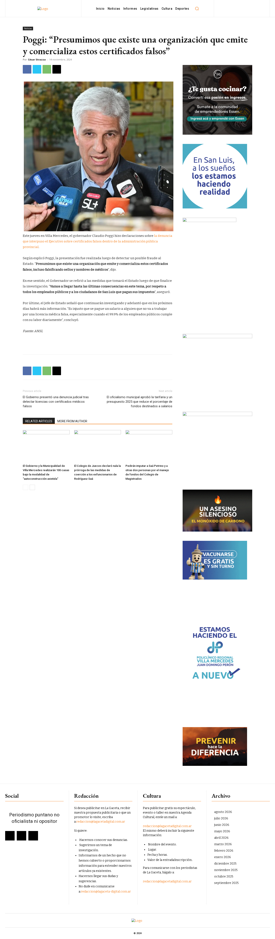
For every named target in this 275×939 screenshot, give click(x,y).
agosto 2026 (223, 812)
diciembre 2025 (225, 863)
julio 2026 (221, 818)
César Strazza (37, 59)
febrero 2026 (223, 851)
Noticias (28, 28)
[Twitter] (37, 69)
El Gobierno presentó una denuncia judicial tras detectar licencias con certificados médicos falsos (56, 401)
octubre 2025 (223, 876)
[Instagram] (242, 8)
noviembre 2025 (226, 870)
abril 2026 (221, 838)
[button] (197, 9)
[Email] (56, 69)
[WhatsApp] (47, 69)
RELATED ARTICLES (38, 421)
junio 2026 (221, 825)
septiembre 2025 (226, 883)
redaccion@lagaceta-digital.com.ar (106, 891)
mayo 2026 (222, 831)
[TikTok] (251, 8)
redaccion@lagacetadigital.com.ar (100, 821)
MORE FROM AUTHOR (72, 421)
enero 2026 (222, 857)
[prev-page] (25, 487)
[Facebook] (232, 8)
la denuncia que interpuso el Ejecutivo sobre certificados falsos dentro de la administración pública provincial (97, 241)
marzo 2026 (223, 844)
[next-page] (32, 487)
